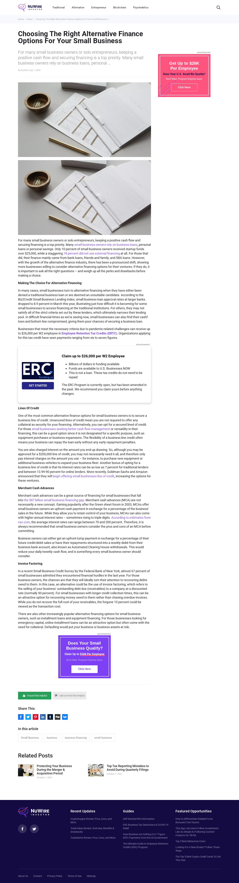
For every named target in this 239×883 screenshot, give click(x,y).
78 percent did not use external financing (92, 253)
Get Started (38, 385)
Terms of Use (75, 876)
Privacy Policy (54, 876)
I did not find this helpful (72, 695)
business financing (76, 737)
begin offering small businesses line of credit (83, 476)
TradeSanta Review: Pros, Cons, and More (93, 837)
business (52, 737)
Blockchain (119, 7)
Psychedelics (141, 7)
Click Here (84, 669)
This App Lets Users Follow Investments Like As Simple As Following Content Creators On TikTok (197, 832)
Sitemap (91, 876)
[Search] (218, 7)
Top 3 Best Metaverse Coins (190, 841)
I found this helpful (37, 695)
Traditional (58, 7)
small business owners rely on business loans (105, 244)
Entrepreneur (98, 7)
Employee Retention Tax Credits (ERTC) (89, 333)
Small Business (30, 737)
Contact (37, 876)
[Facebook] (22, 828)
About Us (23, 876)
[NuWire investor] (30, 7)
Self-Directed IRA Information (138, 818)
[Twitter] (34, 828)
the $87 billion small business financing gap (54, 500)
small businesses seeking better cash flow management (71, 429)
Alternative (78, 7)
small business (103, 737)
